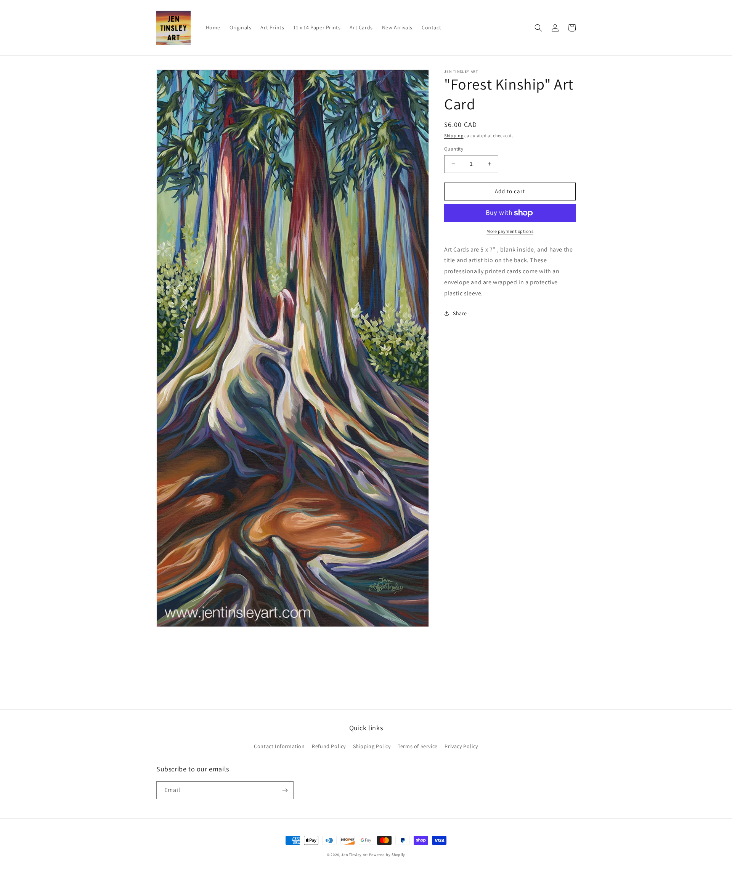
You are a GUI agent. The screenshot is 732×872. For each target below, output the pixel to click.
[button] (538, 27)
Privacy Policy (461, 746)
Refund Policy (329, 746)
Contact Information (279, 746)
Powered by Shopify (387, 854)
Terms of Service (418, 746)
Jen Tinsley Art (354, 854)
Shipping (454, 135)
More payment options (509, 231)
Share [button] (460, 313)
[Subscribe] (284, 790)
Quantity (453, 149)
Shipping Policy (372, 746)
